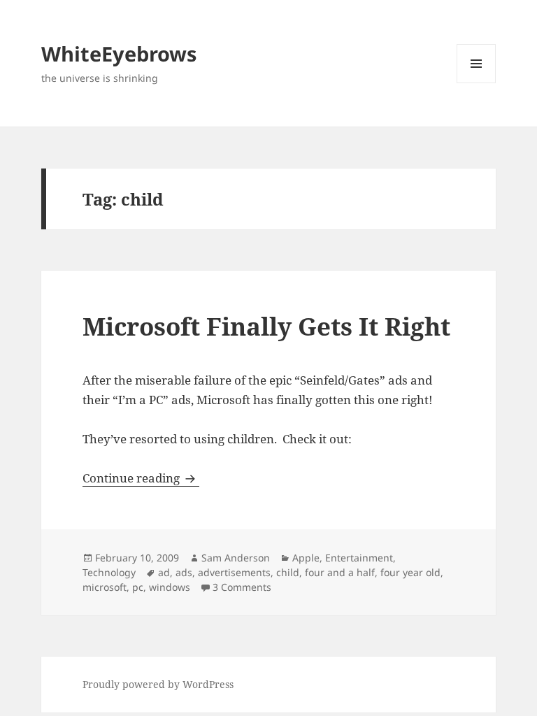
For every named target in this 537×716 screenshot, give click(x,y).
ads (184, 572)
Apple (306, 557)
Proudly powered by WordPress (158, 684)
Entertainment (359, 557)
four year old (410, 572)
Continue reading (141, 478)
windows (169, 587)
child (287, 572)
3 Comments (242, 587)
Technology (109, 572)
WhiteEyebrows (118, 53)
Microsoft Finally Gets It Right (266, 326)
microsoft (105, 587)
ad (164, 572)
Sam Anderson (235, 557)
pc (137, 587)
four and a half (340, 572)
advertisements (234, 572)
